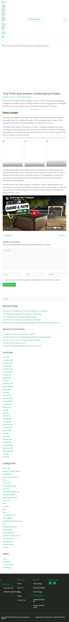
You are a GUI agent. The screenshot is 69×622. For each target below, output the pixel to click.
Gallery (19, 596)
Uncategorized (7, 541)
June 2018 (6, 457)
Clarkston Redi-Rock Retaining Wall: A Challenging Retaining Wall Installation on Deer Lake (31, 323)
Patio (19, 97)
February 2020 (7, 439)
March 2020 (6, 436)
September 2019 (8, 451)
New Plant (6, 506)
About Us (20, 588)
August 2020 (7, 430)
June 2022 (6, 392)
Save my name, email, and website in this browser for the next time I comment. (33, 280)
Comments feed (8, 565)
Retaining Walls (7, 530)
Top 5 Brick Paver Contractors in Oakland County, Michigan (22, 320)
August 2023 (7, 378)
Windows (6, 547)
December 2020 (8, 425)
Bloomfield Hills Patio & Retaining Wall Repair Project (19, 317)
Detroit (5, 480)
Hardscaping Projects (10, 486)
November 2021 (7, 401)
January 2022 (7, 395)
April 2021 (5, 413)
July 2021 (5, 410)
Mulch (4, 503)
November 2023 (8, 372)
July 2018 (5, 454)
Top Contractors (8, 539)
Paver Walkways (8, 518)
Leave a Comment (9, 97)
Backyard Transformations (11, 471)
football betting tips (9, 337)
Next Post (63, 235)
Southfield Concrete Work (11, 536)
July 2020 (6, 433)
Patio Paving (37, 592)
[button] (34, 19)
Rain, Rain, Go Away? (27, 334)
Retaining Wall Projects (10, 527)
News (4, 509)
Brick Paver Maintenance (11, 477)
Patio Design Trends (9, 515)
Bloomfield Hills (7, 474)
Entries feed (6, 562)
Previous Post (7, 235)
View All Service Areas (38, 606)
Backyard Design (39, 588)
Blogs (19, 592)
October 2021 (7, 404)
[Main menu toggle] (65, 20)
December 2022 (8, 384)
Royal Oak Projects (9, 533)
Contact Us (21, 600)
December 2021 (7, 398)
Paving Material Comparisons (12, 521)
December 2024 (8, 360)
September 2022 (8, 387)
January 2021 (7, 422)
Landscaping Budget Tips (11, 492)
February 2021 (7, 419)
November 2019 (8, 448)
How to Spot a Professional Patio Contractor (25, 340)
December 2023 (8, 369)
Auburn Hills (6, 468)
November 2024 (8, 363)
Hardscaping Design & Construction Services (26, 346)
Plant (4, 524)
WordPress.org (7, 568)
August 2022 (7, 389)
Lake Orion (6, 489)
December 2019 (8, 445)
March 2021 (6, 416)
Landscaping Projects (10, 495)
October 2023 (7, 375)
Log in (4, 559)
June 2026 (6, 357)
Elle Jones (6, 340)
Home (19, 584)
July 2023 (6, 381)
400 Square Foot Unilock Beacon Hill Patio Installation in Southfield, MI (25, 311)
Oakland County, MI (39, 600)
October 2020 (7, 428)
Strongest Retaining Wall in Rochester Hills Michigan (34, 337)
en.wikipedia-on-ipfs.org (11, 334)
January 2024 (7, 366)
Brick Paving (37, 584)
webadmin (6, 343)
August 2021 (6, 407)
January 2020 (7, 442)
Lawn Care (6, 500)
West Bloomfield (8, 544)
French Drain (7, 483)
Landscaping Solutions (10, 498)
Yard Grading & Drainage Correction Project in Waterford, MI (22, 314)
